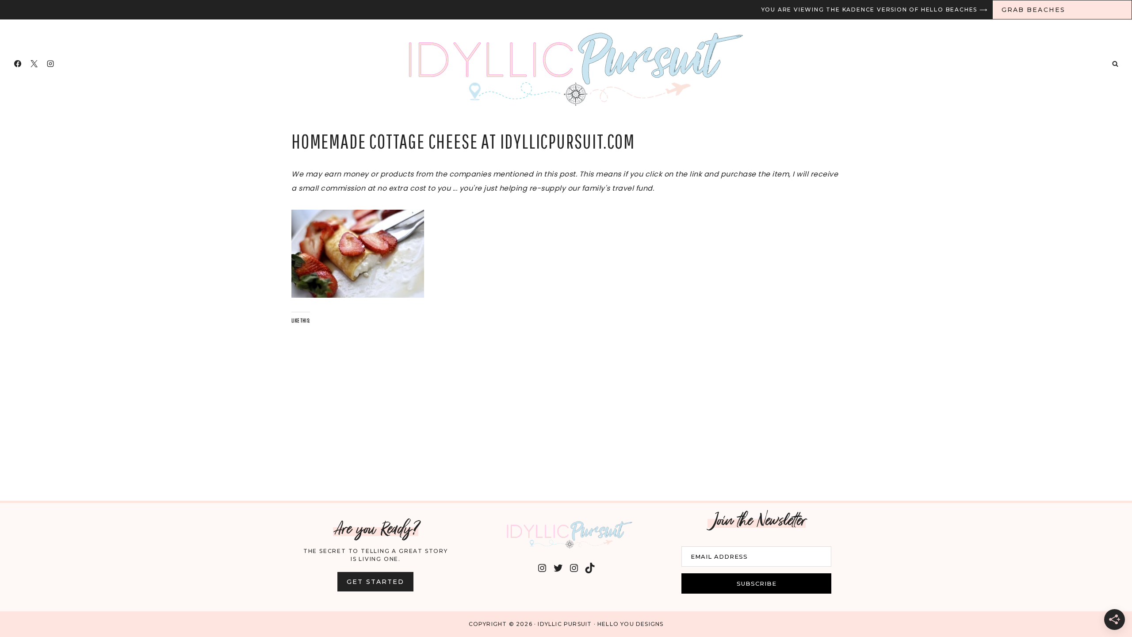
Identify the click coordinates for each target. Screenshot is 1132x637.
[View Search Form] (1115, 64)
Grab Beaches (1033, 10)
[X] (34, 64)
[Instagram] (50, 64)
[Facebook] (18, 64)
